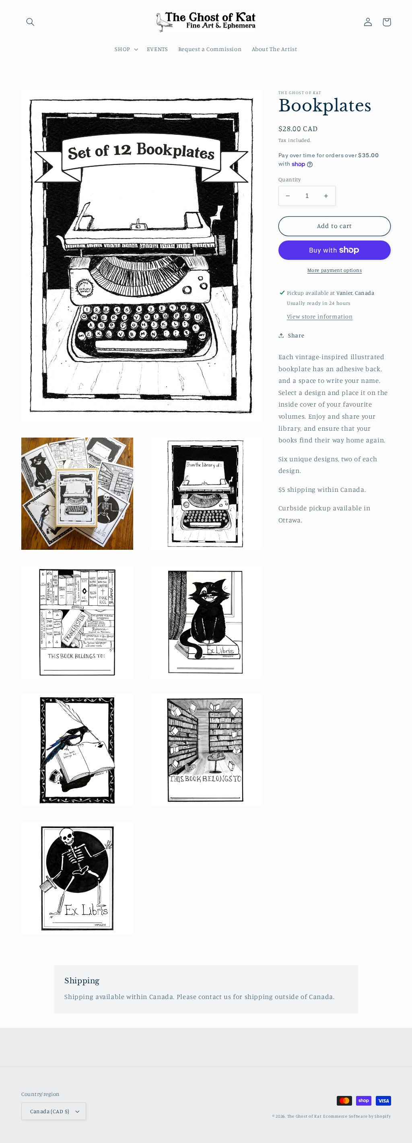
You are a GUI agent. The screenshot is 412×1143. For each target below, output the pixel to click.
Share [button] (296, 335)
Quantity (289, 179)
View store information (320, 316)
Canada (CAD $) (50, 1111)
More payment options (334, 270)
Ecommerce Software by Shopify (357, 1116)
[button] (30, 22)
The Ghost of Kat (304, 1116)
